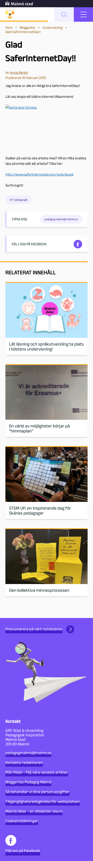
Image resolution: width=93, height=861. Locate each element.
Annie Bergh (19, 72)
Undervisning (52, 27)
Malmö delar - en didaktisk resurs (34, 811)
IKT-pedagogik (19, 199)
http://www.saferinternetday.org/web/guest (39, 174)
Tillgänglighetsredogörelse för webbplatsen (42, 801)
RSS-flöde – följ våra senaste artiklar (36, 772)
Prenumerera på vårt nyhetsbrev (34, 629)
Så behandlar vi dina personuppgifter (37, 791)
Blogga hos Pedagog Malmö (28, 782)
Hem (8, 27)
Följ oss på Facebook (22, 850)
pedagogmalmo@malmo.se (28, 753)
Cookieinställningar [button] (21, 821)
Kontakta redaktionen (24, 762)
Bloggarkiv (27, 27)
